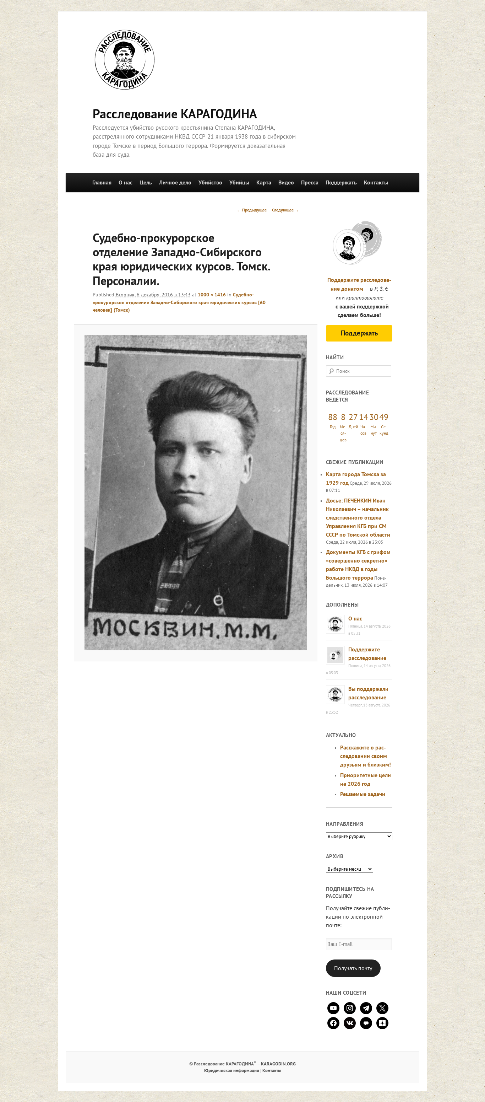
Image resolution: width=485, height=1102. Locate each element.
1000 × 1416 (212, 294)
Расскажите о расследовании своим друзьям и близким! (365, 756)
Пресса (309, 182)
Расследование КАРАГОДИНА (175, 113)
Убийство (210, 182)
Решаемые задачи (362, 793)
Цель (146, 182)
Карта (263, 182)
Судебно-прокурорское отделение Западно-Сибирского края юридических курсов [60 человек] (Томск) (179, 302)
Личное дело (175, 182)
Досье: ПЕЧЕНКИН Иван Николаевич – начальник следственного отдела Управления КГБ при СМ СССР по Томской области (358, 517)
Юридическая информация (231, 1071)
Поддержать (341, 182)
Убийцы (239, 182)
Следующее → (285, 210)
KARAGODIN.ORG (278, 1064)
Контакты (376, 182)
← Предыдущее (252, 210)
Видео (286, 182)
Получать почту (353, 968)
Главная (101, 182)
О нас (125, 182)
